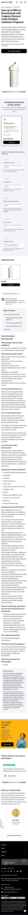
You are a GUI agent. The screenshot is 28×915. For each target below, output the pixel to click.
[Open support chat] (25, 911)
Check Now (11, 142)
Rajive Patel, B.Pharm (11, 302)
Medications (8, 7)
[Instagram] (5, 871)
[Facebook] (8, 871)
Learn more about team (14, 835)
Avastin (5, 665)
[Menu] (25, 2)
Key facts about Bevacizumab (12, 314)
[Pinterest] (11, 871)
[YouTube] (17, 871)
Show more (7, 329)
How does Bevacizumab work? (14, 326)
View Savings (10, 284)
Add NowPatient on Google (10, 293)
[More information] (19, 293)
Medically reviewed (10, 298)
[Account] (21, 2)
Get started (7, 744)
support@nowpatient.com (11, 892)
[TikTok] (14, 871)
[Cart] (17, 2)
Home (2, 7)
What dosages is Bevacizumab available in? (14, 318)
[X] (1, 871)
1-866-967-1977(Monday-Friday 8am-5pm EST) (12, 888)
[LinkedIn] (20, 871)
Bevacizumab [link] (16, 7)
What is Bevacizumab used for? (14, 323)
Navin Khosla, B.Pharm (11, 300)
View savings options (14, 51)
